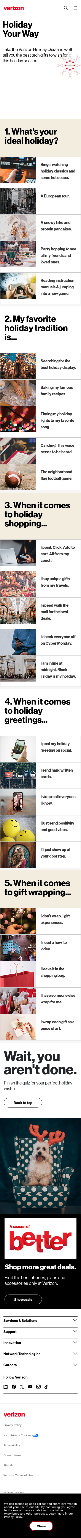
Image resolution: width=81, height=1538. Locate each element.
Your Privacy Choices (17, 1435)
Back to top (23, 1103)
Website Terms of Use (18, 1475)
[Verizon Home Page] (14, 1414)
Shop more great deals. (40, 1267)
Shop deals (23, 1299)
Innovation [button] (12, 1343)
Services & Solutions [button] (20, 1320)
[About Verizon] (13, 8)
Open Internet (13, 1455)
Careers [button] (10, 1365)
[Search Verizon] (66, 8)
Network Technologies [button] (21, 1354)
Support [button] (10, 1331)
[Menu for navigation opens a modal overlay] (75, 8)
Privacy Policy (12, 1425)
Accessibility (11, 1445)
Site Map (9, 1465)
